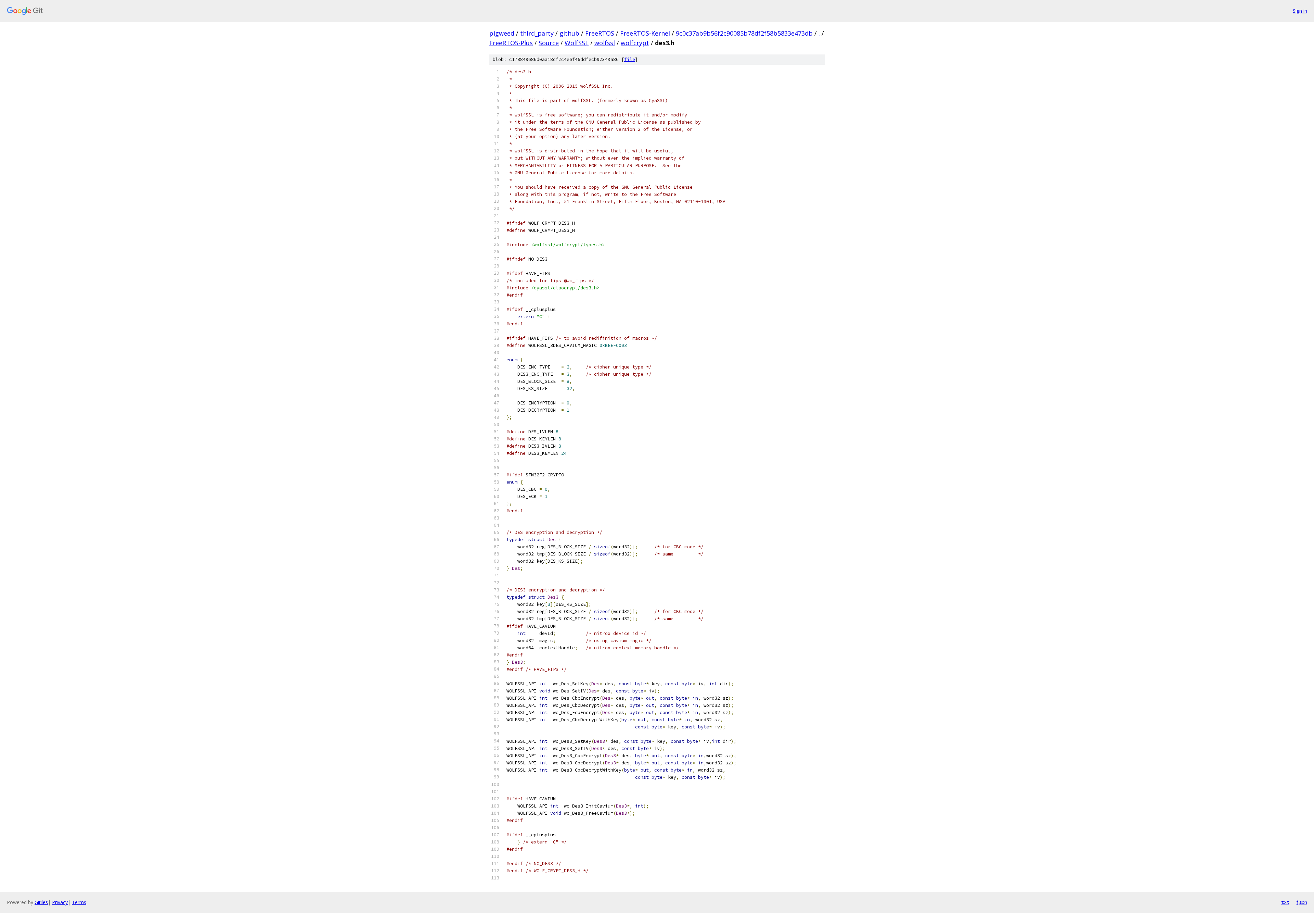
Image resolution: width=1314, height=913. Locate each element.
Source (549, 43)
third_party (537, 33)
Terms (79, 902)
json (1301, 902)
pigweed (501, 33)
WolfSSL (577, 43)
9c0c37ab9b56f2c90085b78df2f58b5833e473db (744, 33)
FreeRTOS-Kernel (645, 33)
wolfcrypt (635, 43)
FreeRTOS (599, 33)
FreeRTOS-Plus (511, 43)
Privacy (60, 902)
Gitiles (41, 902)
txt (1285, 902)
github (569, 33)
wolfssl (604, 43)
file (629, 59)
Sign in (1300, 11)
